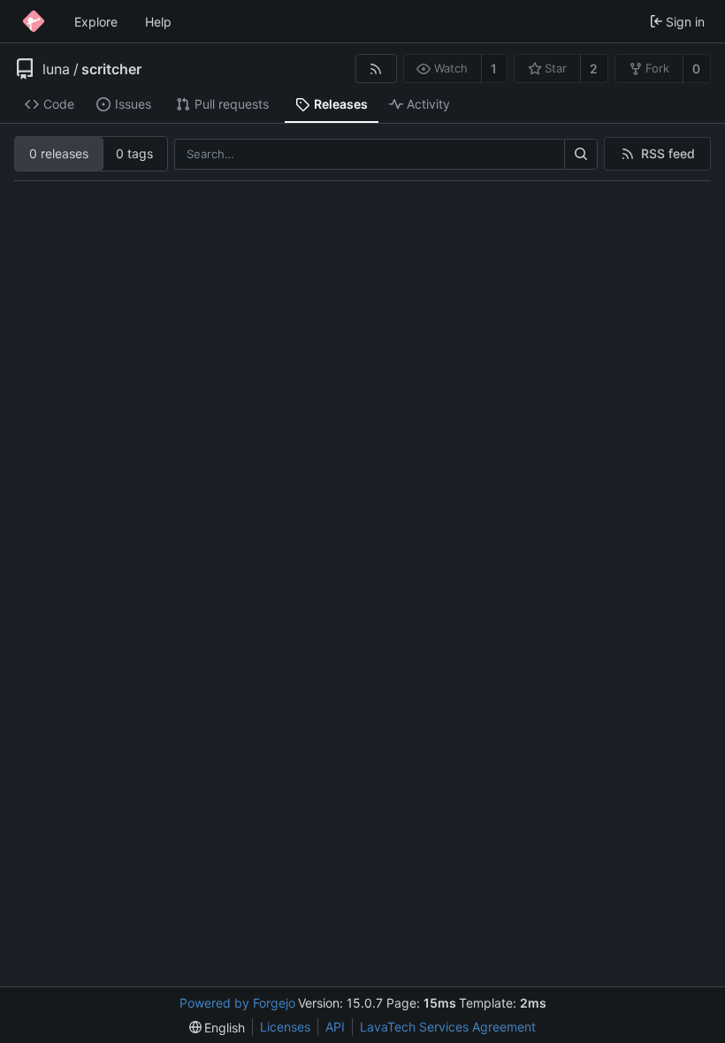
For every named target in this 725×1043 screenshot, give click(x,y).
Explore (96, 21)
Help (158, 21)
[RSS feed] (376, 68)
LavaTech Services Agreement (448, 1026)
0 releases (58, 153)
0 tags (134, 153)
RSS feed (668, 153)
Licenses (285, 1026)
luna (56, 69)
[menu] (217, 1027)
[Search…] (581, 155)
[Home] (33, 21)
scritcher (111, 69)
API (335, 1026)
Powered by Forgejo (237, 1002)
